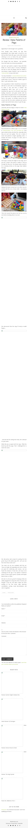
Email (3, 615)
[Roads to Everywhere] (14, 9)
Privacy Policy (14, 823)
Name (3, 608)
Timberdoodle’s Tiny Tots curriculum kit (13, 130)
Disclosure (4, 809)
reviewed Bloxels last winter (19, 76)
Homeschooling (14, 37)
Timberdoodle (4, 73)
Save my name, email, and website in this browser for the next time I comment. (13, 632)
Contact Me (20, 823)
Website (3, 622)
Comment (3, 636)
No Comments (17, 45)
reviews (3, 592)
